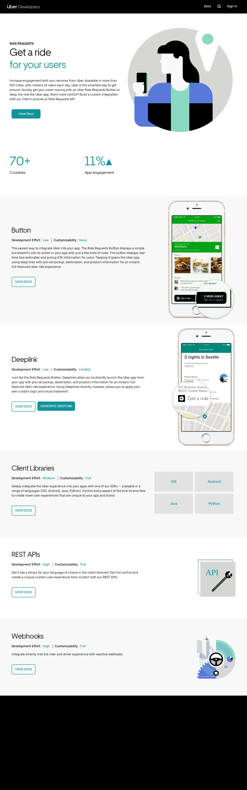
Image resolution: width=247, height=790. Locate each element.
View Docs (26, 114)
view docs (23, 282)
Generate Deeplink (56, 406)
